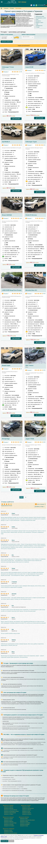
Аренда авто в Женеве (8, 831)
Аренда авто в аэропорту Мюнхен (10, 809)
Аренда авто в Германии (8, 805)
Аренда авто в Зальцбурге (25, 822)
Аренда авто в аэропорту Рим (28, 808)
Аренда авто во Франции (8, 817)
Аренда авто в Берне (8, 830)
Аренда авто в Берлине (8, 806)
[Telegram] (34, 5)
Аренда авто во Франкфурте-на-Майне (11, 811)
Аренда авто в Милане (26, 809)
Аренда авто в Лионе (8, 820)
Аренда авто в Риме (26, 806)
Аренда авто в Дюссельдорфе (10, 812)
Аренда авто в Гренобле (8, 824)
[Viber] (31, 5)
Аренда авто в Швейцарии (8, 828)
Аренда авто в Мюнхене (8, 808)
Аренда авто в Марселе (8, 821)
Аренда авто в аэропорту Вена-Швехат (27, 820)
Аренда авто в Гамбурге (8, 814)
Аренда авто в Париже (8, 818)
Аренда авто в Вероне (26, 812)
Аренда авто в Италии (26, 805)
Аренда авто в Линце (24, 821)
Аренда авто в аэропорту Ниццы (10, 822)
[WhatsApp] (36, 5)
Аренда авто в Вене (24, 818)
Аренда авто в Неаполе (26, 814)
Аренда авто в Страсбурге (9, 825)
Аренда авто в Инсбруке (24, 824)
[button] (7, 37)
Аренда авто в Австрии (24, 817)
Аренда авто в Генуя (26, 811)
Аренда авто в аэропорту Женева (10, 833)
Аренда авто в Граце (24, 825)
